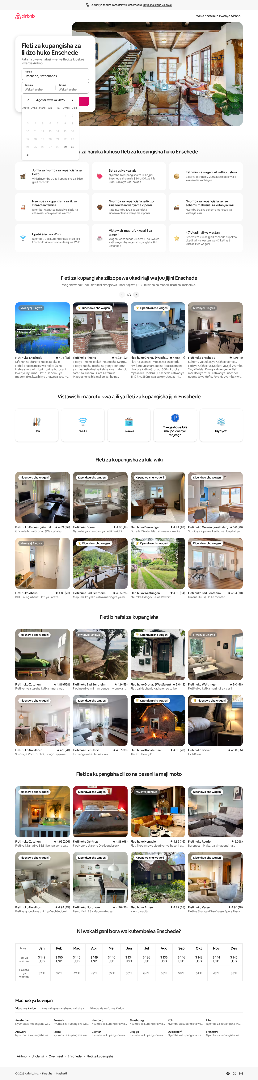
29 (65, 147)
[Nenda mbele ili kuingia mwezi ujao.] (72, 100)
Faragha (47, 1073)
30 (72, 147)
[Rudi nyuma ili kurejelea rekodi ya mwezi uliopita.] (28, 100)
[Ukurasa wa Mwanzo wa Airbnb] (25, 16)
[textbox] (38, 89)
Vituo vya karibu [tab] (25, 1008)
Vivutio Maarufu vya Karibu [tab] (107, 1008)
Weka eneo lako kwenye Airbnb (218, 16)
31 (28, 154)
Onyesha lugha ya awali (157, 5)
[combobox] (55, 76)
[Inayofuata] (136, 295)
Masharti (61, 1073)
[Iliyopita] (122, 295)
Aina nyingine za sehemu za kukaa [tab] (63, 1008)
